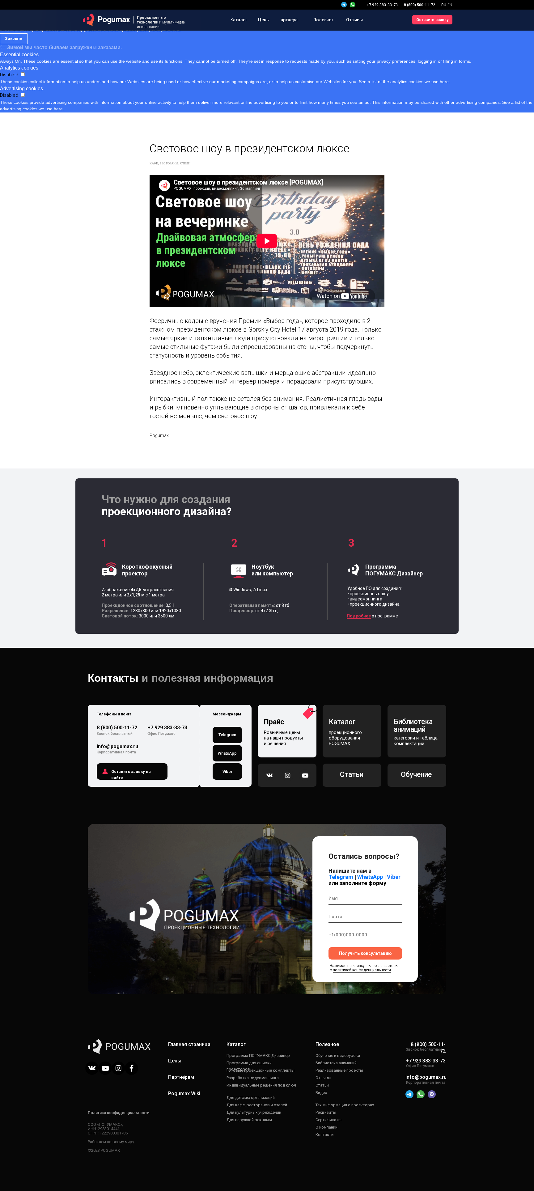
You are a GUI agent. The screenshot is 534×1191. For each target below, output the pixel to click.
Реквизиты (326, 1112)
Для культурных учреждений (254, 1112)
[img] (352, 4)
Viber (393, 877)
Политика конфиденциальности (118, 1112)
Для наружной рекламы (249, 1119)
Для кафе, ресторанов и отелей (257, 1105)
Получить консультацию (365, 953)
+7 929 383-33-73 (167, 728)
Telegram (340, 877)
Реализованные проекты (339, 1070)
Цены (174, 1061)
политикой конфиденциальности (362, 970)
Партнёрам (181, 1077)
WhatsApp (369, 877)
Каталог (236, 1044)
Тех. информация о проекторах (345, 1105)
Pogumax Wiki (184, 1093)
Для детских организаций (251, 1097)
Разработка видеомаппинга (253, 1077)
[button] (432, 19)
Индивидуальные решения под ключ (261, 1085)
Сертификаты (328, 1119)
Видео (321, 1092)
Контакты (325, 1134)
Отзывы (323, 1077)
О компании (326, 1127)
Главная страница (189, 1044)
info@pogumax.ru (117, 746)
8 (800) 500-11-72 (117, 728)
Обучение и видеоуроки (338, 1055)
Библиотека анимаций (336, 1063)
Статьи (322, 1085)
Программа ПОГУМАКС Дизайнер (258, 1055)
